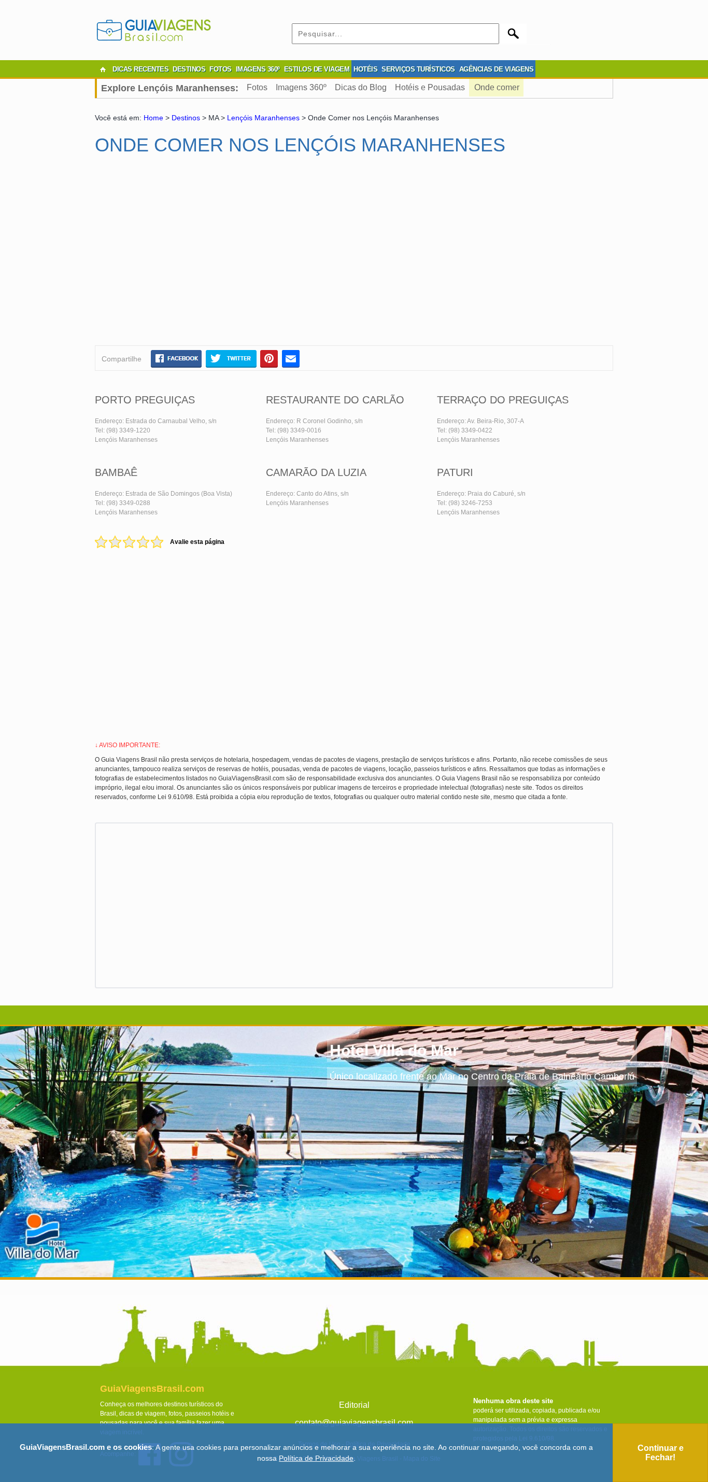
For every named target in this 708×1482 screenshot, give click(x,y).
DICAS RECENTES (140, 69)
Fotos (257, 87)
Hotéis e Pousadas (430, 87)
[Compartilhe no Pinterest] (269, 358)
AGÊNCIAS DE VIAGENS (496, 69)
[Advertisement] (195, 254)
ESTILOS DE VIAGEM (317, 69)
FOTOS (220, 69)
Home (153, 118)
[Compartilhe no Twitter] (231, 358)
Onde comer (496, 87)
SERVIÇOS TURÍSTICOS (418, 69)
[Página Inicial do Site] (102, 69)
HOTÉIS (365, 69)
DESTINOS (189, 69)
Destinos (186, 118)
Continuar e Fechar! (661, 1453)
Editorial (354, 1405)
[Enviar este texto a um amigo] (291, 358)
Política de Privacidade (316, 1458)
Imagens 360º (301, 87)
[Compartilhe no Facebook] (176, 358)
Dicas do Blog (361, 87)
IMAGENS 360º (258, 69)
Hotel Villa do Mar (394, 1050)
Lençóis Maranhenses (263, 118)
